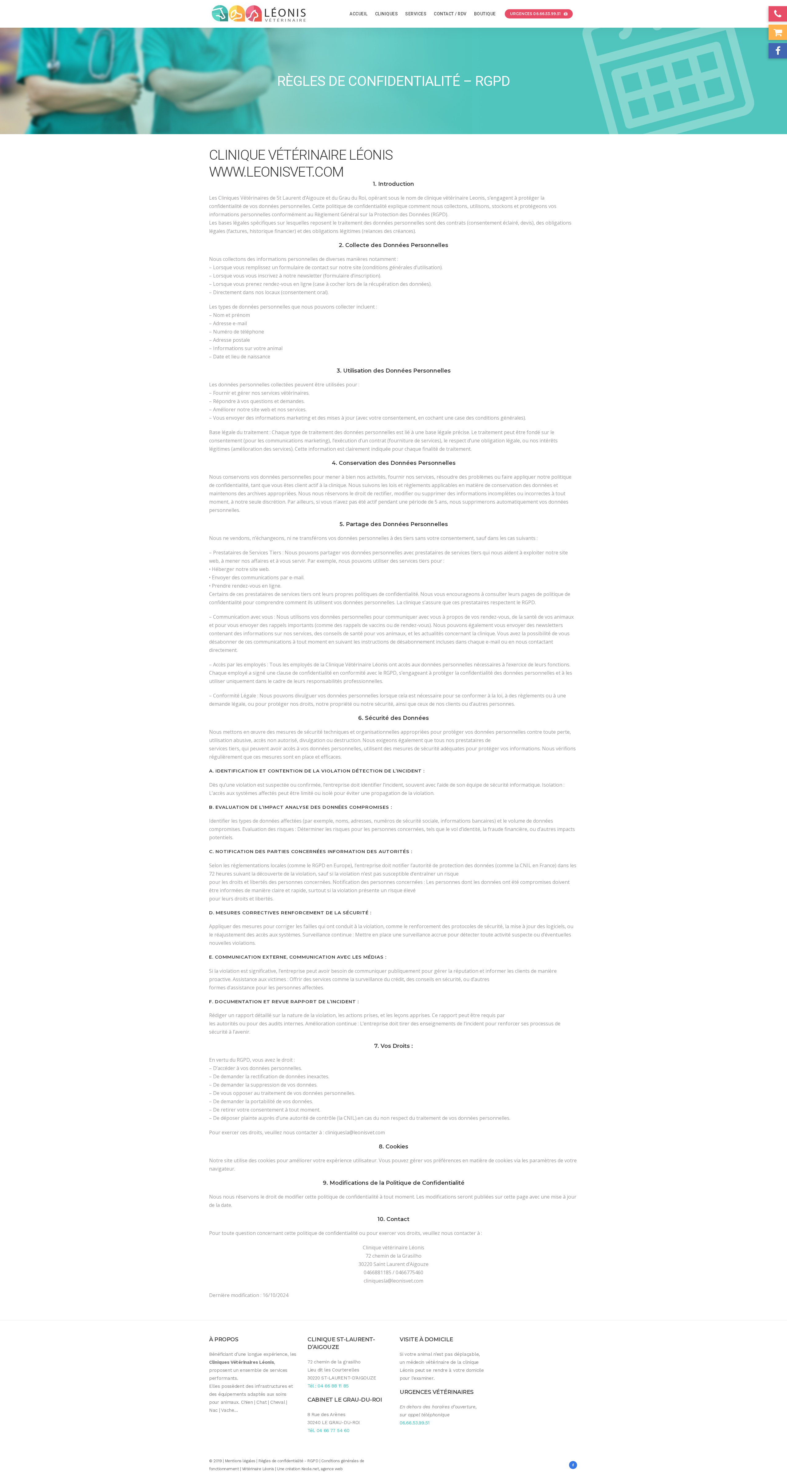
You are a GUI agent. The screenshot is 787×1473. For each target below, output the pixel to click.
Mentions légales (240, 1461)
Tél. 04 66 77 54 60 (328, 1430)
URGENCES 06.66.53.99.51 (535, 13)
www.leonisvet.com (276, 172)
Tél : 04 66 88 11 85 (328, 1386)
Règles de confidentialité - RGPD (288, 1461)
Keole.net (310, 1469)
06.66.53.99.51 (415, 1423)
